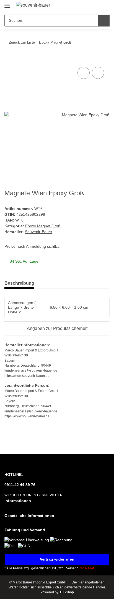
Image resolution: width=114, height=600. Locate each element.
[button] (87, 6)
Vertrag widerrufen (57, 559)
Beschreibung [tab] (19, 283)
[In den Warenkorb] (8, 59)
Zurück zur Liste (22, 42)
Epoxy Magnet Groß (43, 226)
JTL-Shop (66, 592)
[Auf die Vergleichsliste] (83, 73)
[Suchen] (104, 20)
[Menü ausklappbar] (7, 3)
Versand (72, 568)
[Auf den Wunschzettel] (98, 73)
